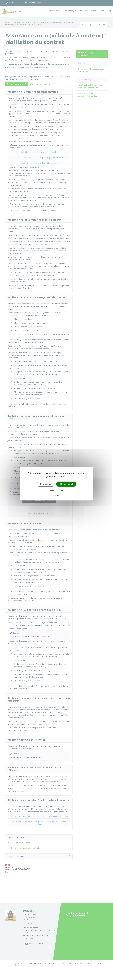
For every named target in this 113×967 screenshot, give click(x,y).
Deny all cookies (56, 490)
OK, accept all (66, 484)
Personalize (45, 484)
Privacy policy (56, 495)
